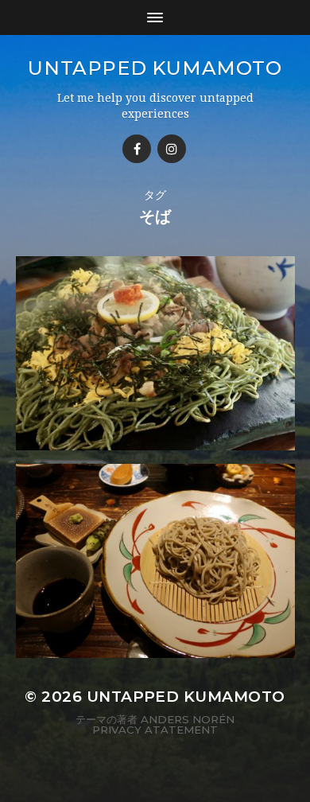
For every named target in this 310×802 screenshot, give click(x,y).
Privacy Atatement (155, 729)
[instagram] (171, 148)
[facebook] (136, 148)
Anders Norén (187, 719)
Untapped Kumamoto (154, 68)
